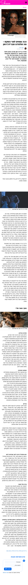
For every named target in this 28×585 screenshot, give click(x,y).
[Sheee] (5, 2)
